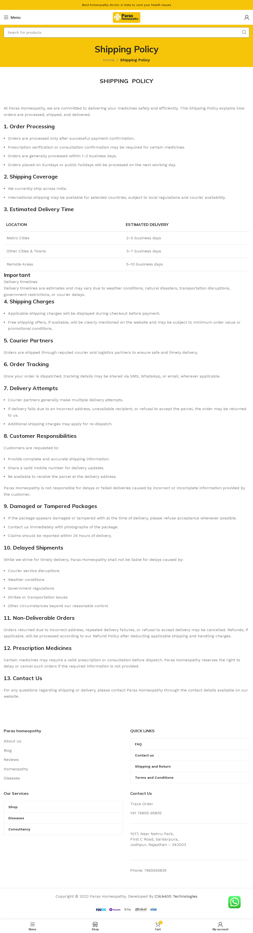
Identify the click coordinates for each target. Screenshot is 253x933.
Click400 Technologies (176, 896)
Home (108, 60)
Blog (8, 750)
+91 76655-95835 (146, 813)
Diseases (12, 778)
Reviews (11, 759)
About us (12, 741)
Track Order (141, 803)
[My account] (247, 17)
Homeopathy (16, 769)
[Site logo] (126, 17)
